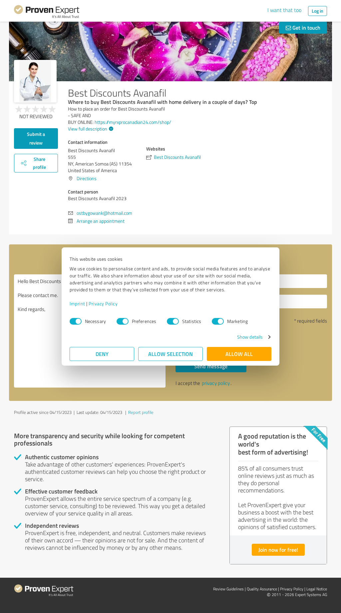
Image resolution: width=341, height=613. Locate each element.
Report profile (141, 412)
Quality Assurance (262, 589)
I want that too (284, 10)
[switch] (123, 321)
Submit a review (36, 138)
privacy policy (216, 383)
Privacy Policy (103, 303)
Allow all (239, 354)
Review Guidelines (228, 589)
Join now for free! (278, 549)
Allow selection (170, 354)
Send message (210, 366)
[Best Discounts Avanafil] (35, 81)
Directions (87, 178)
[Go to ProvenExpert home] (46, 12)
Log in (317, 11)
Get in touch (305, 27)
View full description (87, 129)
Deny (102, 354)
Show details (250, 337)
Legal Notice (316, 589)
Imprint (77, 303)
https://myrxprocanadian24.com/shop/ (133, 122)
